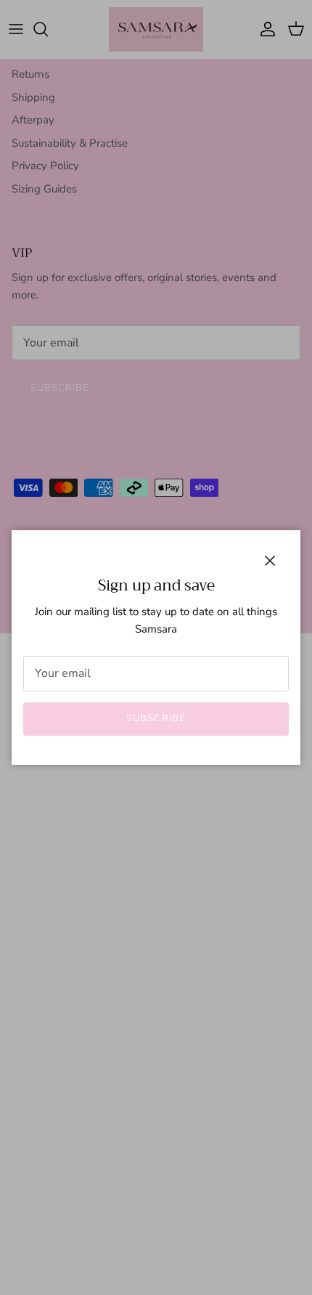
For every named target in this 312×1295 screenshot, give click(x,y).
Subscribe (155, 718)
